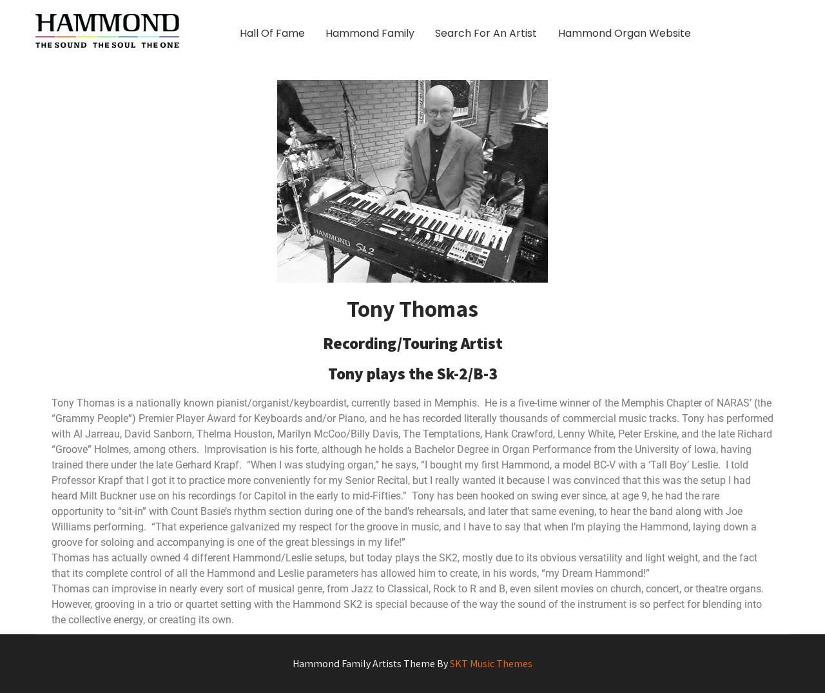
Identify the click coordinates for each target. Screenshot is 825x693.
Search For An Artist (486, 33)
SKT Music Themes (491, 663)
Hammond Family (369, 33)
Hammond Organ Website (624, 33)
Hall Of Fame (272, 33)
